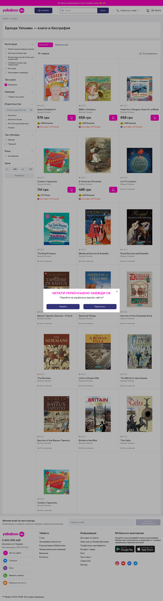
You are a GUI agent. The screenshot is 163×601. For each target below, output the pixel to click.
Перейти (63, 307)
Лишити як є (99, 307)
